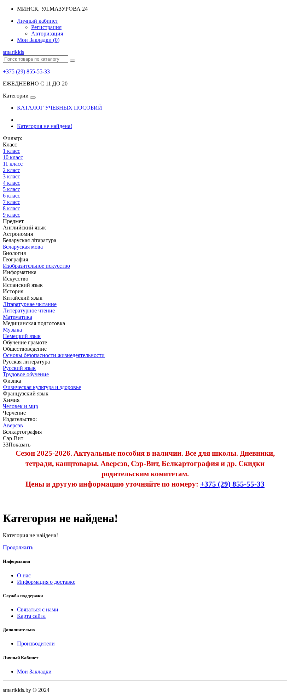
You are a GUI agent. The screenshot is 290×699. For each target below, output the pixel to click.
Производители (36, 643)
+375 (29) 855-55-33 (26, 71)
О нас (24, 575)
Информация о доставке (46, 582)
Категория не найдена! (44, 126)
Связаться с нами (37, 609)
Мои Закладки (34, 672)
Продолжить (18, 547)
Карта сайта (31, 616)
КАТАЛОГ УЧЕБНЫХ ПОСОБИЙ (59, 108)
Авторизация (47, 33)
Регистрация (46, 27)
